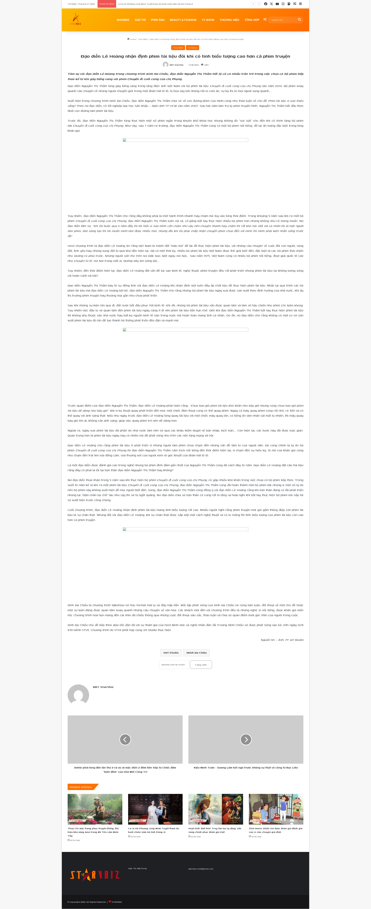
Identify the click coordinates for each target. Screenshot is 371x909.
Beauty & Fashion (183, 19)
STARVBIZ (117, 901)
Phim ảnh (157, 19)
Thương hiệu (229, 19)
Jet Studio (172, 653)
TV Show (208, 19)
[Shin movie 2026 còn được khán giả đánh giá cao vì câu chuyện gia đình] (276, 809)
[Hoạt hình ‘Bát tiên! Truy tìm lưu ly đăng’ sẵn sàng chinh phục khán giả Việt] (215, 809)
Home (132, 39)
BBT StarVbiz (176, 64)
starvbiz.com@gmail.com (200, 868)
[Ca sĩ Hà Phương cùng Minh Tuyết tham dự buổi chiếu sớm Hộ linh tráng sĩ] (155, 809)
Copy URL (201, 664)
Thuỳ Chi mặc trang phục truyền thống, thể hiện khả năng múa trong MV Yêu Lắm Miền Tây (93, 832)
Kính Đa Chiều (197, 653)
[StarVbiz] (75, 20)
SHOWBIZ (123, 19)
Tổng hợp (252, 19)
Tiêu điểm (143, 39)
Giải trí (140, 19)
